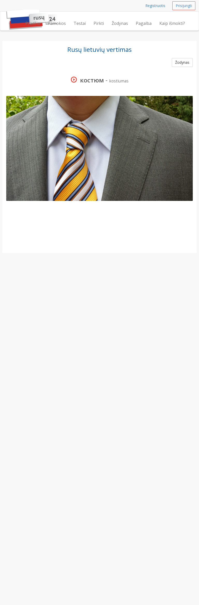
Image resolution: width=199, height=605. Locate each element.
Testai (80, 23)
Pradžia (32, 23)
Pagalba (144, 23)
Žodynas (120, 23)
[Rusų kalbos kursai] (6, 18)
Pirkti (99, 23)
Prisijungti (184, 5)
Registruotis (155, 5)
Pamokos (57, 23)
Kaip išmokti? (172, 23)
